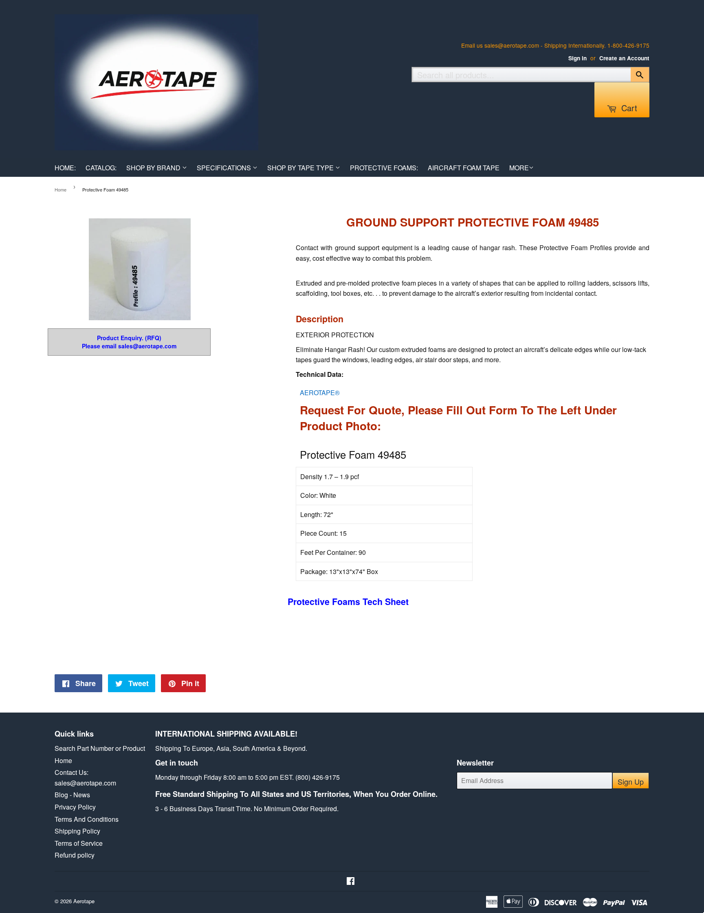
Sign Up (631, 781)
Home (60, 189)
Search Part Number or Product (100, 748)
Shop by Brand (154, 167)
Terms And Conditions (87, 819)
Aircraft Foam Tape (463, 167)
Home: (65, 167)
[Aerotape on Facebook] (350, 881)
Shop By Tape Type (301, 167)
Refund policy (75, 855)
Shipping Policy (77, 831)
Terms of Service (79, 843)
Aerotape (84, 901)
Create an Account (624, 58)
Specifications (225, 167)
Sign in (577, 58)
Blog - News (72, 794)
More (519, 167)
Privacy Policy (75, 807)
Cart (628, 108)
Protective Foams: (384, 167)
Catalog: (101, 167)
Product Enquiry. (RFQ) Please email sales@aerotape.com (129, 342)
